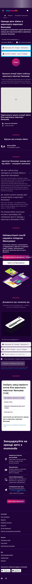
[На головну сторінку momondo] (12, 10)
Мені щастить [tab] (8, 412)
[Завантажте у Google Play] (5, 570)
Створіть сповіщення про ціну (18, 491)
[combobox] (10, 39)
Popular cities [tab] (8, 402)
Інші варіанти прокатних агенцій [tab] (14, 398)
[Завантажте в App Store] (16, 570)
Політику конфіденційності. (20, 368)
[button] (3, 11)
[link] (16, 257)
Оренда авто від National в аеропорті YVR (14, 425)
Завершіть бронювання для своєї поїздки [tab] (14, 407)
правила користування (7, 368)
